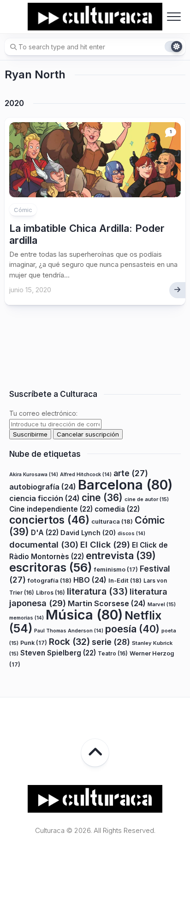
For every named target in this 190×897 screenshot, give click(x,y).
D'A (45, 532)
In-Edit (125, 580)
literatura (97, 591)
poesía (132, 629)
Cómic (23, 209)
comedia (117, 509)
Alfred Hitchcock (86, 475)
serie (111, 642)
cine (102, 497)
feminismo (116, 569)
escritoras (50, 567)
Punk (33, 642)
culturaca (112, 521)
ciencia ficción (44, 498)
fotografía (49, 580)
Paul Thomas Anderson (68, 631)
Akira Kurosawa (33, 475)
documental (43, 544)
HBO (90, 579)
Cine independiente (51, 509)
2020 (14, 103)
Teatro (113, 653)
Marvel (162, 604)
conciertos (49, 519)
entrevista (121, 555)
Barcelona (125, 485)
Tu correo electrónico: (43, 413)
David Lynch (88, 533)
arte (130, 473)
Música (84, 615)
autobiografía (42, 486)
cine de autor (147, 499)
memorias (26, 618)
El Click (105, 544)
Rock (69, 641)
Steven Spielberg (58, 653)
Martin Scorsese (107, 603)
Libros (50, 592)
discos (131, 534)
